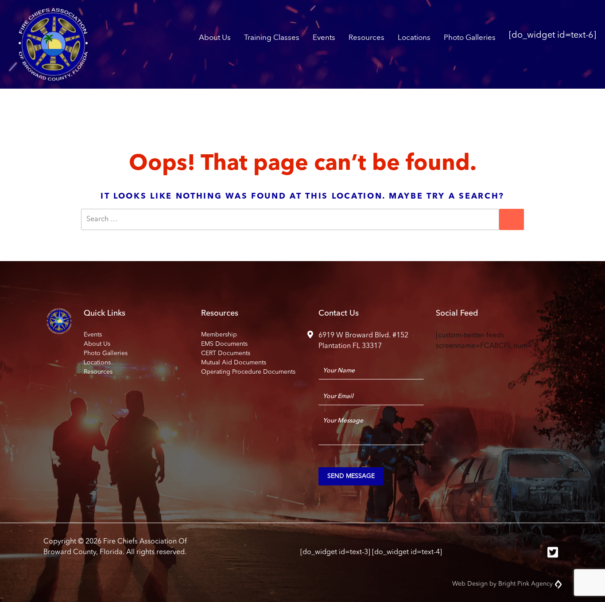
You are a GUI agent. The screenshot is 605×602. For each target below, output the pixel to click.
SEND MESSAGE (351, 476)
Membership (219, 335)
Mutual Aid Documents (233, 363)
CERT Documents (225, 353)
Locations (414, 38)
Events (324, 38)
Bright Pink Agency (525, 584)
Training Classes (271, 38)
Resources (366, 38)
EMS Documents (224, 344)
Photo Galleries (470, 38)
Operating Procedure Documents (248, 372)
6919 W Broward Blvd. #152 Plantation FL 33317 (363, 341)
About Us (215, 38)
